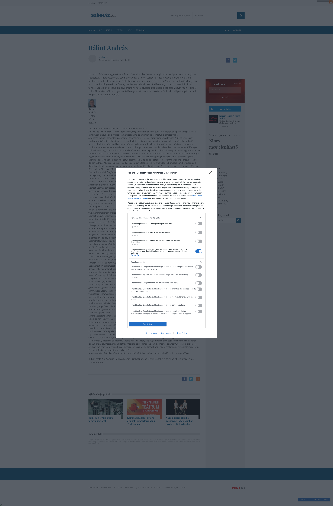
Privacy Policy (181, 333)
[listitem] (166, 217)
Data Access (166, 333)
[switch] (198, 223)
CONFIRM (148, 324)
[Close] (211, 173)
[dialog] (166, 253)
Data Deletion (151, 333)
